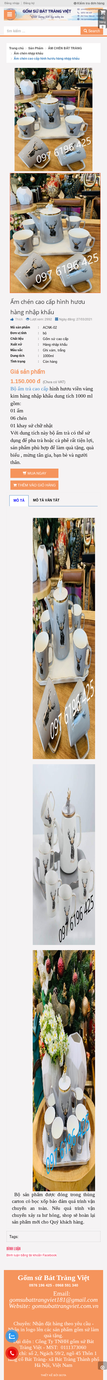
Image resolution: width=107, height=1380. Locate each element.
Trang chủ (16, 48)
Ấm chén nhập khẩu (28, 53)
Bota (62, 1375)
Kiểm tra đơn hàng (90, 3)
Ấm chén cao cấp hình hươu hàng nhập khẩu (46, 58)
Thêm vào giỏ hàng (36, 485)
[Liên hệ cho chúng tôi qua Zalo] (12, 1336)
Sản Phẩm (35, 48)
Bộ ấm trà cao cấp (29, 388)
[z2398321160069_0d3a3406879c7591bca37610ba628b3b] (55, 232)
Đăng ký (29, 3)
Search (93, 30)
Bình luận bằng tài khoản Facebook (31, 1255)
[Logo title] (53, 14)
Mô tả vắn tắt (46, 500)
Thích (18, 319)
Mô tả (19, 500)
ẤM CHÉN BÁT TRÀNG (65, 48)
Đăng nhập (11, 3)
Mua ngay (36, 473)
